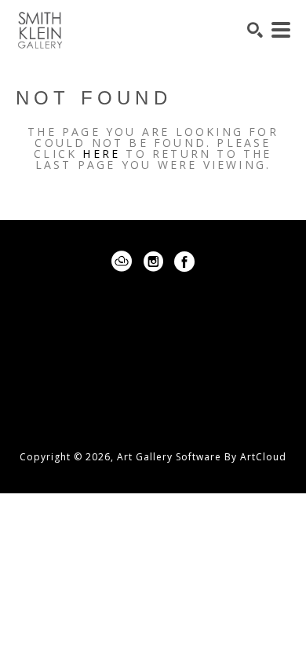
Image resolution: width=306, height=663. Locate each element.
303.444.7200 (153, 385)
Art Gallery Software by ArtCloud (201, 456)
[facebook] (184, 261)
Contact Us (153, 409)
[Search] (255, 30)
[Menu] (280, 30)
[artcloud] (121, 261)
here (101, 153)
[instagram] (153, 261)
